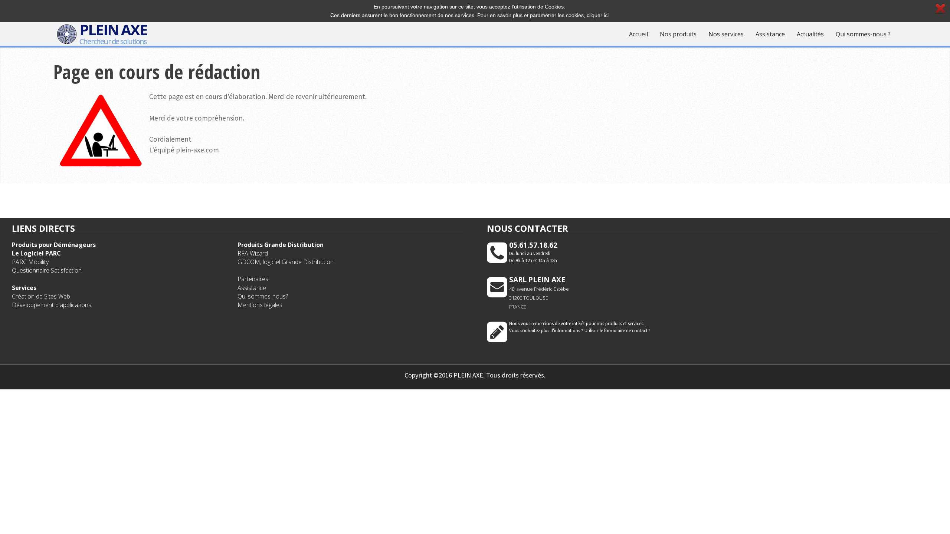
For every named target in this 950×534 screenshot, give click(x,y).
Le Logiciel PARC (36, 253)
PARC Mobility (30, 262)
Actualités (810, 34)
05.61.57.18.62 (533, 245)
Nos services (726, 34)
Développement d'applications (51, 305)
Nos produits (678, 34)
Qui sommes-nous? (263, 296)
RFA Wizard (253, 253)
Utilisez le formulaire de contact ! (617, 330)
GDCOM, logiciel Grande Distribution (286, 262)
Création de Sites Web (41, 296)
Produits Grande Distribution (281, 245)
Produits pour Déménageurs (54, 245)
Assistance (770, 34)
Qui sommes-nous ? (863, 34)
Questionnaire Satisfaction (47, 270)
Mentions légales (260, 305)
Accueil (638, 34)
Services (24, 288)
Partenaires (253, 279)
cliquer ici (598, 15)
